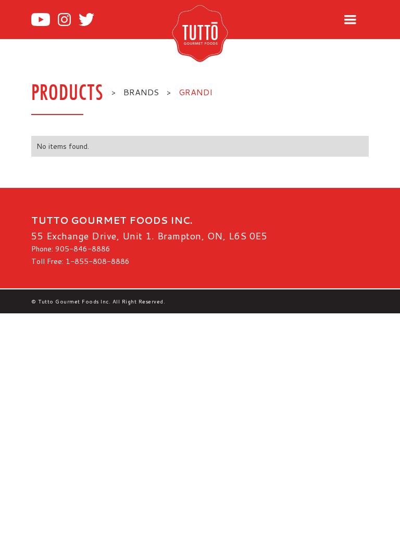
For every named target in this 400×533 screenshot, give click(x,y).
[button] (350, 20)
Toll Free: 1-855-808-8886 (80, 261)
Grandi (196, 92)
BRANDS (141, 92)
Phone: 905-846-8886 (70, 249)
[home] (217, 33)
